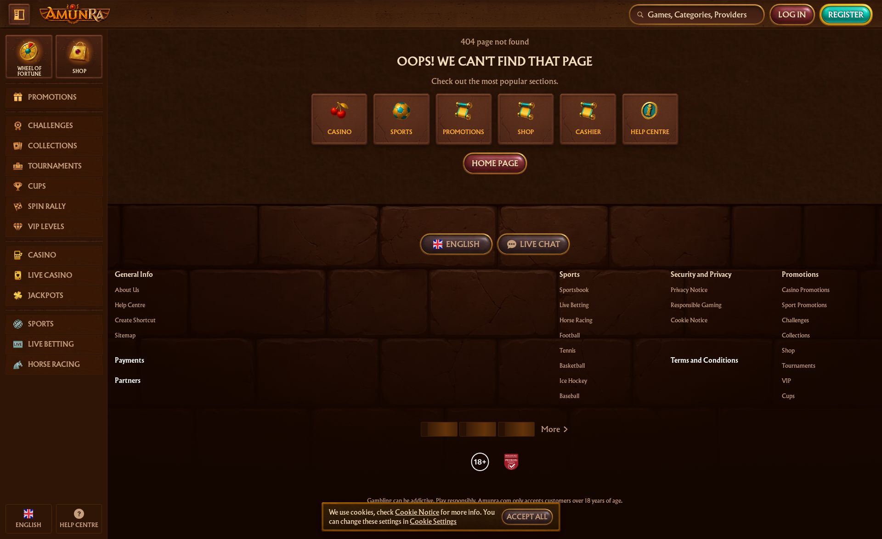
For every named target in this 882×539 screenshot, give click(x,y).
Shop (788, 350)
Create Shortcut (135, 320)
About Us (127, 290)
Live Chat (540, 244)
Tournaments (798, 366)
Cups (788, 396)
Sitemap (125, 335)
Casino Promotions (806, 290)
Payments (129, 360)
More (550, 429)
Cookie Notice (689, 320)
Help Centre (130, 305)
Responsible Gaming (696, 305)
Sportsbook (574, 290)
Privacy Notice (689, 290)
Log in (792, 14)
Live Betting (574, 305)
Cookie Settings (433, 521)
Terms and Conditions (704, 360)
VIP (786, 381)
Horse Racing (576, 320)
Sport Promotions (804, 305)
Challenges (795, 320)
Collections (796, 335)
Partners (128, 380)
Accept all (527, 517)
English (463, 244)
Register (846, 14)
